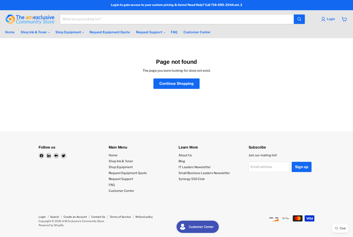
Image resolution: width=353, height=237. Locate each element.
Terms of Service (120, 216)
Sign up (301, 167)
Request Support (149, 32)
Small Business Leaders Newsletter (204, 173)
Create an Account (75, 216)
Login (42, 216)
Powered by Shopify (51, 225)
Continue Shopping (176, 83)
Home (10, 32)
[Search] (299, 19)
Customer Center (197, 32)
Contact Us (98, 216)
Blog (182, 161)
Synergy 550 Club (192, 179)
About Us (185, 155)
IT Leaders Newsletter (195, 167)
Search (54, 216)
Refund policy (144, 216)
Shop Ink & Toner (34, 32)
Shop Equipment (68, 32)
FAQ (174, 32)
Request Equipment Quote (109, 32)
